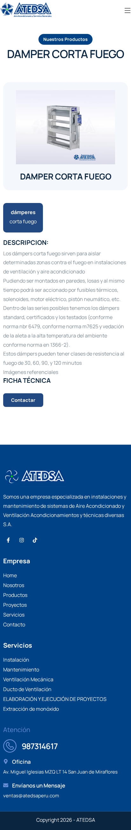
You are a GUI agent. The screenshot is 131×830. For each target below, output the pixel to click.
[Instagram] (22, 540)
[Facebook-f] (8, 540)
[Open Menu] (128, 10)
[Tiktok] (35, 540)
